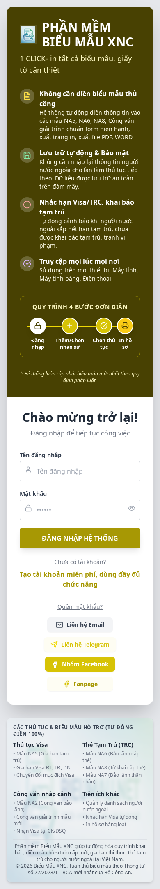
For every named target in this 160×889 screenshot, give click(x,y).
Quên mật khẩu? (80, 606)
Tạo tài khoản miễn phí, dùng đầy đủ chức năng (80, 579)
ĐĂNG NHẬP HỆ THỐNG (80, 538)
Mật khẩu (33, 493)
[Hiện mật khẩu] (131, 508)
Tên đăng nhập (41, 455)
